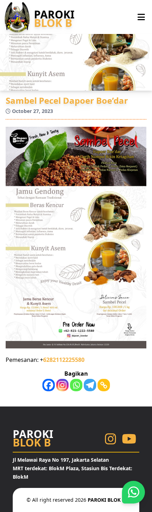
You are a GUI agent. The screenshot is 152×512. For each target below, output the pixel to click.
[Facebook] (48, 385)
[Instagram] (62, 385)
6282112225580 (63, 360)
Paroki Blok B (106, 499)
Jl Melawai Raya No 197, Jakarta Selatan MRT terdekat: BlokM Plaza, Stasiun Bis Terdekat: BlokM (72, 468)
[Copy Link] (104, 385)
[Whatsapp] (76, 385)
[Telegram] (90, 385)
